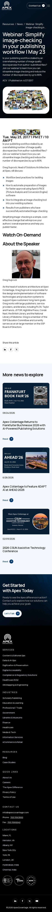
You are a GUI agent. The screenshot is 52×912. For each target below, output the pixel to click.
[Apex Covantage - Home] (14, 5)
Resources (8, 24)
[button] (37, 5)
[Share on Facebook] (10, 349)
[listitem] (20, 655)
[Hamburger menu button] (48, 6)
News (20, 24)
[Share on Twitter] (16, 349)
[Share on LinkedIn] (5, 349)
